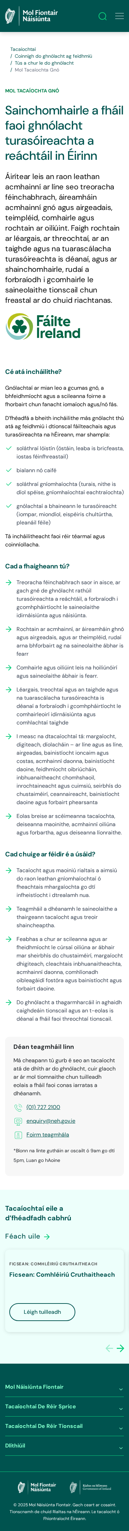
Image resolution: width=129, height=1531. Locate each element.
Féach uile (24, 1236)
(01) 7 (33, 1107)
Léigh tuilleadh (42, 1312)
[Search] (102, 16)
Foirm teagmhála (47, 1134)
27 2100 (50, 1107)
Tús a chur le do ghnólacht (44, 63)
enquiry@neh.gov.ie (50, 1120)
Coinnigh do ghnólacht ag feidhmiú (53, 56)
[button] (120, 1348)
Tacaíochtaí (23, 49)
